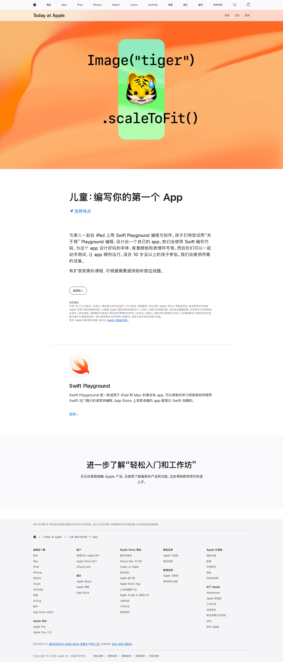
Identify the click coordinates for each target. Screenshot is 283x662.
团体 (247, 15)
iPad (36, 567)
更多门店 (95, 644)
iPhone (37, 572)
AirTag (37, 601)
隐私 (209, 572)
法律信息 (140, 656)
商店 (35, 555)
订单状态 (125, 606)
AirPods (38, 589)
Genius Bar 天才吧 (131, 561)
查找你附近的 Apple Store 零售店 (68, 644)
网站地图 (154, 656)
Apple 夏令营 (127, 578)
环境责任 (211, 567)
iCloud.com (83, 567)
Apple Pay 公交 (42, 632)
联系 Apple (213, 627)
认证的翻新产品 (128, 589)
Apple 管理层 (214, 598)
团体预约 (125, 572)
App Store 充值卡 (43, 612)
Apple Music (84, 581)
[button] (234, 5)
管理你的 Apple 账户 (88, 555)
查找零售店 (126, 555)
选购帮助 (125, 612)
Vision (37, 584)
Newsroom (213, 592)
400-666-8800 (122, 644)
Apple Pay (39, 627)
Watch (37, 578)
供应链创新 (213, 578)
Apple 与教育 (170, 575)
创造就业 (211, 609)
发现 (227, 15)
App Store (82, 592)
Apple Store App (130, 584)
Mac (35, 561)
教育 (209, 561)
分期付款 (125, 601)
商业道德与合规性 (216, 615)
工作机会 (211, 604)
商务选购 (168, 561)
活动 (209, 621)
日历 (237, 15)
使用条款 (112, 656)
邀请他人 (78, 290)
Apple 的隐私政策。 (118, 320)
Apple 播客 (82, 587)
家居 (35, 595)
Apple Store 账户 (86, 561)
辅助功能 (211, 555)
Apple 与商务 (170, 555)
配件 (35, 606)
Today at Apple (49, 15)
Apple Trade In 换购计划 (134, 595)
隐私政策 (98, 656)
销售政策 (126, 656)
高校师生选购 (170, 581)
